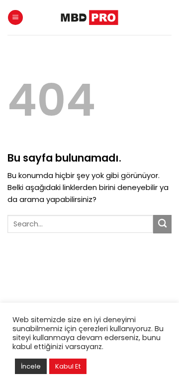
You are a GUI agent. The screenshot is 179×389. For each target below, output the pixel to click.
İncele (31, 366)
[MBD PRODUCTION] (89, 17)
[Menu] (15, 17)
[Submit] (162, 224)
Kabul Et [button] (68, 366)
